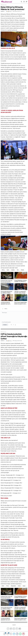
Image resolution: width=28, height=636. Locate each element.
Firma (7, 585)
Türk (18, 269)
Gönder (5, 324)
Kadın (8, 269)
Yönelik (22, 269)
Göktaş (3, 269)
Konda (19, 585)
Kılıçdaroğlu (13, 585)
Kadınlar (13, 269)
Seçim (24, 585)
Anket (3, 585)
